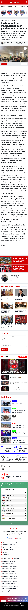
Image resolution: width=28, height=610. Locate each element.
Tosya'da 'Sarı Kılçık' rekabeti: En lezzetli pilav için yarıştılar (19, 419)
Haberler (3, 20)
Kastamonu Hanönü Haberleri (9, 578)
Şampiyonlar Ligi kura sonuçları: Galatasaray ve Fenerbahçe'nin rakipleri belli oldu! (19, 434)
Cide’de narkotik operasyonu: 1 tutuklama (14, 477)
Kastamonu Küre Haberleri (8, 583)
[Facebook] (7, 538)
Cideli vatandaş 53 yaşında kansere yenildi (9, 459)
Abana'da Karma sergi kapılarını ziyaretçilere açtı (7, 298)
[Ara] (26, 2)
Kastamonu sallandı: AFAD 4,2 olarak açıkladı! (8, 450)
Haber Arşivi (6, 554)
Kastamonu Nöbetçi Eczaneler (10, 542)
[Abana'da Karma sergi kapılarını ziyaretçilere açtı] (7, 292)
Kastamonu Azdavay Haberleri (9, 566)
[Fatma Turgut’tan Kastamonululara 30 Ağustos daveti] (21, 292)
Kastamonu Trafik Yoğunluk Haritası (11, 547)
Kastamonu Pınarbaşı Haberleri (9, 585)
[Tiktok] (18, 538)
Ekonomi (22, 6)
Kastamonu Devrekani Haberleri (10, 575)
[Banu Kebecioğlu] (4, 278)
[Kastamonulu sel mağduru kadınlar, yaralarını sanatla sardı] (14, 54)
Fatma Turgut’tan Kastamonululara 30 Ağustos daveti (20, 298)
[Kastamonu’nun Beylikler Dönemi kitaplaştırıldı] (7, 305)
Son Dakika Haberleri (8, 552)
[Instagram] (12, 538)
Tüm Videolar (22, 356)
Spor (14, 408)
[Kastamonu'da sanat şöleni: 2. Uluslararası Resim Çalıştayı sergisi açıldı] (7, 318)
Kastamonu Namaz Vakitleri (9, 546)
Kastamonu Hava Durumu (9, 544)
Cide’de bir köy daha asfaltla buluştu (23, 459)
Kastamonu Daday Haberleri (9, 573)
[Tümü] (26, 397)
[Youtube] (15, 538)
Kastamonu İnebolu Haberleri (9, 581)
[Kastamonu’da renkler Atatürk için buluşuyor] (21, 318)
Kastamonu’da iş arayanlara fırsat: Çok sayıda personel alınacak (23, 450)
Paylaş (4, 63)
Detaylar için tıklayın (14, 523)
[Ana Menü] (1, 2)
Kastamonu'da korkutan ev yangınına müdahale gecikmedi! (18, 426)
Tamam (19, 608)
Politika (16, 6)
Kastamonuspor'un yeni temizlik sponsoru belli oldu (19, 412)
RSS (4, 601)
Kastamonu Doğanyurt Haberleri (10, 576)
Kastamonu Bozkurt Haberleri (9, 568)
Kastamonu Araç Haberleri (8, 565)
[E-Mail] (11, 280)
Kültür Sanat (11, 20)
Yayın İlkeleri (16, 558)
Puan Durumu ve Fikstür (8, 549)
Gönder (4, 349)
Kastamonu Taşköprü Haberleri (9, 590)
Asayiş (3, 6)
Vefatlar (8, 455)
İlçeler (14, 415)
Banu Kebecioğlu (14, 277)
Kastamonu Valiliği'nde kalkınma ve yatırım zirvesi (18, 404)
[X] (10, 538)
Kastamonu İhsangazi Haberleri (10, 580)
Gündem (9, 6)
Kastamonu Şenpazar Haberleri (10, 586)
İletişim (4, 558)
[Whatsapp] (20, 538)
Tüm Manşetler (6, 551)
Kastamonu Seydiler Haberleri (9, 588)
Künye (9, 558)
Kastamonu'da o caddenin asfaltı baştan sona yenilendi (18, 441)
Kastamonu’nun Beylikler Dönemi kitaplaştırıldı (5, 311)
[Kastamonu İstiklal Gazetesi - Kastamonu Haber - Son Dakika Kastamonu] (14, 2)
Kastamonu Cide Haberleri (8, 571)
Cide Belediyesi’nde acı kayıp (14, 468)
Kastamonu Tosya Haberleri (9, 591)
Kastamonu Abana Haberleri (9, 561)
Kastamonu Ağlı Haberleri (8, 563)
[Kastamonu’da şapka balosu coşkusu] (21, 305)
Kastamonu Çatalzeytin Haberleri (10, 570)
